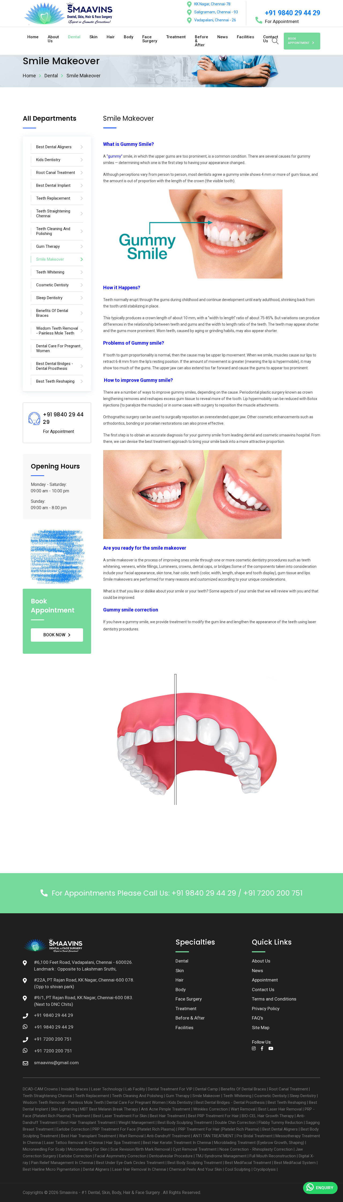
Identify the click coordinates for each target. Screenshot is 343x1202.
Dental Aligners (96, 1169)
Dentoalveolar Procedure (171, 1156)
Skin (94, 37)
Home (33, 37)
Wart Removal (243, 1109)
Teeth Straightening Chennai (47, 1095)
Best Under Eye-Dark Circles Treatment (130, 1162)
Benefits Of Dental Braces (243, 1089)
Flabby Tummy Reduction (281, 1122)
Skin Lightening (64, 1109)
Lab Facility (135, 1089)
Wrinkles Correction (210, 1109)
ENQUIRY (324, 1187)
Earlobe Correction (73, 1129)
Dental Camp (206, 1089)
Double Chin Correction (235, 1122)
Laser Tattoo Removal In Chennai (73, 1142)
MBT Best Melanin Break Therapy (109, 1109)
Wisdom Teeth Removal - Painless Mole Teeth (63, 1102)
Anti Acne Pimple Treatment (165, 1109)
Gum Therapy (177, 1095)
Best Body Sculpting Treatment (185, 1122)
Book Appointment (299, 41)
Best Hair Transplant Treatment (88, 1122)
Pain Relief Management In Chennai (62, 1162)
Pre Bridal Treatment (255, 1135)
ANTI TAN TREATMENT (213, 1135)
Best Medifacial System (295, 1162)
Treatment (176, 37)
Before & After (201, 41)
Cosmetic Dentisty (270, 1095)
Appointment (265, 980)
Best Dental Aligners (280, 1129)
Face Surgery (149, 39)
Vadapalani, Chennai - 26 (215, 20)
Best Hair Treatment (167, 1115)
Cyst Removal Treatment (195, 1149)
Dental (74, 37)
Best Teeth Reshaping (287, 1102)
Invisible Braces (74, 1089)
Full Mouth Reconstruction (272, 1156)
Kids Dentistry (181, 1102)
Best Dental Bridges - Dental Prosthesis (230, 1102)
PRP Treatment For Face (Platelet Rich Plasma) (133, 1129)
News (222, 37)
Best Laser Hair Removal (280, 1109)
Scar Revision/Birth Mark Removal (140, 1149)
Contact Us (263, 989)
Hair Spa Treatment (123, 1142)
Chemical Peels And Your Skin (195, 1169)
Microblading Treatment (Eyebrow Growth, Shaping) (259, 1142)
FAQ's (257, 1018)
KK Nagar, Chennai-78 (212, 4)
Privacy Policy (265, 1008)
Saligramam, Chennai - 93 (216, 12)
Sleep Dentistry (303, 1095)
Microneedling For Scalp (44, 1149)
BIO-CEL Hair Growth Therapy (268, 1115)
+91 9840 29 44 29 (292, 13)
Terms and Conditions (274, 999)
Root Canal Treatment (288, 1089)
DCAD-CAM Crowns (40, 1089)
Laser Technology (106, 1089)
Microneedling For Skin (87, 1149)
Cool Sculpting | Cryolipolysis (250, 1169)
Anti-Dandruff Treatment (168, 1135)
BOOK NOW (54, 634)
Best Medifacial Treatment (248, 1162)
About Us (53, 39)
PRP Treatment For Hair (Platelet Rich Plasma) (218, 1129)
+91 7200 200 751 (53, 1050)
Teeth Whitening (237, 1095)
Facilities (245, 37)
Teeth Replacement (92, 1095)
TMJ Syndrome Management (221, 1156)
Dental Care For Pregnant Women (136, 1102)
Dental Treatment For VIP (170, 1089)
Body (128, 37)
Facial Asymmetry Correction (120, 1156)
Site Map (260, 1027)
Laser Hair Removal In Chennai (139, 1169)
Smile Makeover (206, 1095)
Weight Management (136, 1122)
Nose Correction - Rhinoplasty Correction (256, 1149)
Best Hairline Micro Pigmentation (51, 1169)
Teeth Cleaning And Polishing (137, 1095)
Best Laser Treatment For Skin (120, 1115)
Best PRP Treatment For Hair (213, 1115)
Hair (111, 37)
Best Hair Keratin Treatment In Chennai (177, 1142)
